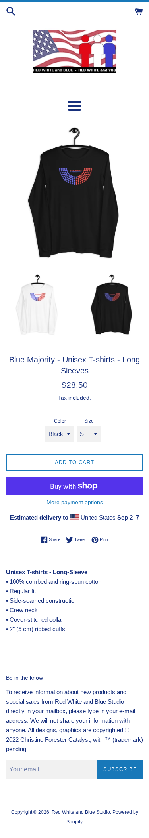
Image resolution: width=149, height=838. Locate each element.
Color (60, 421)
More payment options (74, 502)
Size (89, 421)
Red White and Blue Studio (81, 812)
